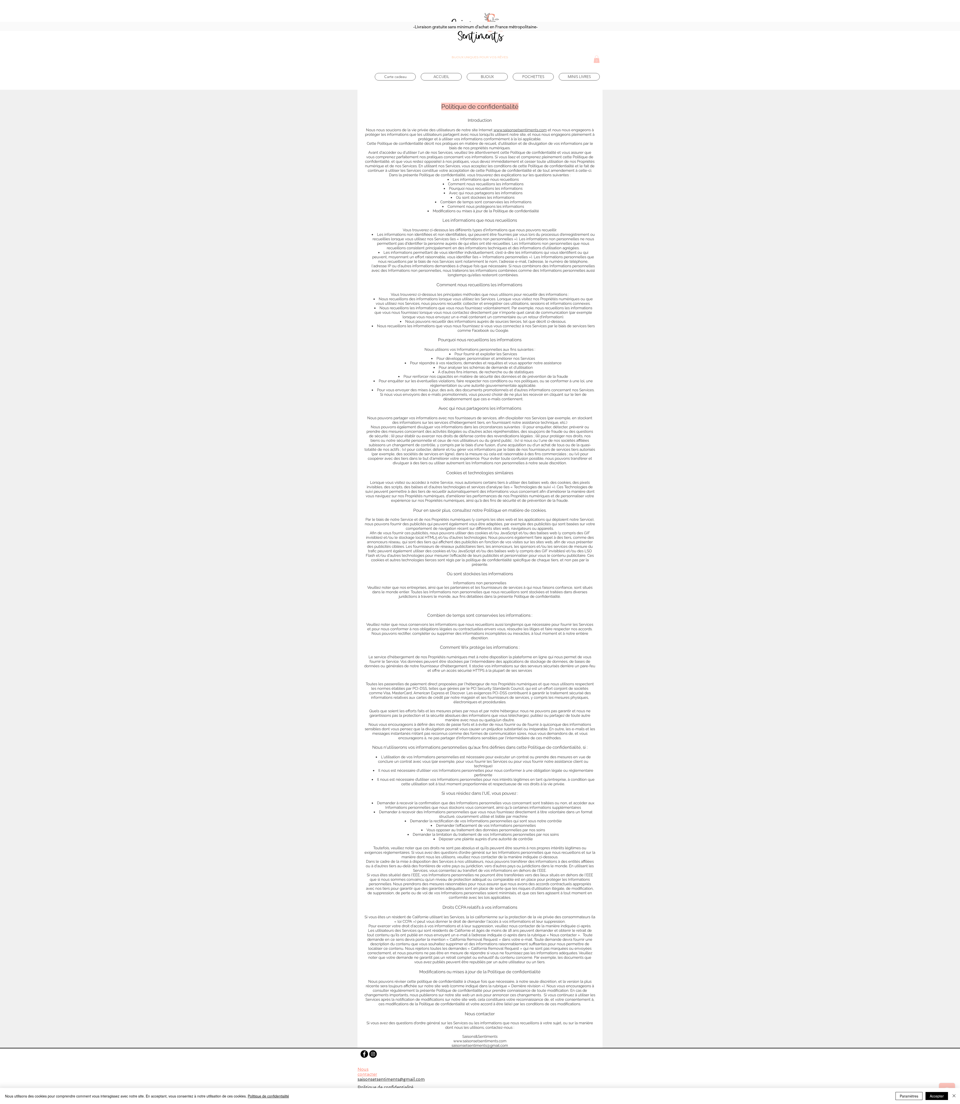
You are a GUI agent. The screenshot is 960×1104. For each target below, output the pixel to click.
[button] (597, 59)
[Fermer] (954, 1096)
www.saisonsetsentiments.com (520, 130)
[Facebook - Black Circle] (364, 1054)
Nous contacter (367, 1072)
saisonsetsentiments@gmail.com (480, 1045)
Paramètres (909, 1096)
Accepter (937, 1096)
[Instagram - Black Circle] (373, 1054)
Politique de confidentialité (268, 1096)
